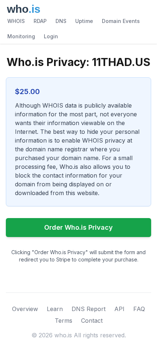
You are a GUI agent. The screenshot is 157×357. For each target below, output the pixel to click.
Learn (55, 309)
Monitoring (21, 36)
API (119, 309)
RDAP (40, 21)
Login (51, 36)
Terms (63, 320)
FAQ (139, 309)
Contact (92, 320)
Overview (25, 309)
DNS (60, 21)
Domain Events (121, 21)
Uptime (84, 21)
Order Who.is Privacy (78, 227)
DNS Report (89, 309)
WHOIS (16, 21)
